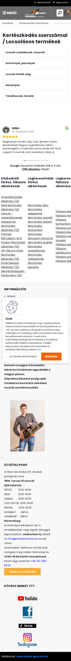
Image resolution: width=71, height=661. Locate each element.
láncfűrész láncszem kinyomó (40, 236)
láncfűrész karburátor (35, 228)
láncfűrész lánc (38, 205)
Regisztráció (62, 2)
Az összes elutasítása (23, 356)
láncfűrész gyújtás (40, 242)
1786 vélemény (31, 169)
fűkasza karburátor (63, 222)
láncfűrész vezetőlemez (36, 249)
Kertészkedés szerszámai (33, 23)
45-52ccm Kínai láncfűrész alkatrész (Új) (12, 255)
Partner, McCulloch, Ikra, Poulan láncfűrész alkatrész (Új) (13, 240)
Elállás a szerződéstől (22, 571)
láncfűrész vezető (40, 222)
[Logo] (35, 13)
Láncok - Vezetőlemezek (11, 216)
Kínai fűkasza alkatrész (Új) (10, 265)
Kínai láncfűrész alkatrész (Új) (12, 199)
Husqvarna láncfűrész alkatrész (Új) (10, 226)
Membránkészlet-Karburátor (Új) (13, 273)
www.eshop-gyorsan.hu (32, 656)
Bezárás (51, 356)
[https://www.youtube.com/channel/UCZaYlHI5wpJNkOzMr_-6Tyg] (27, 597)
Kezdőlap (8, 23)
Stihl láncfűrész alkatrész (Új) (11, 207)
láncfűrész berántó (35, 265)
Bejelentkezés (43, 2)
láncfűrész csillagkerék (36, 257)
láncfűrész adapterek (35, 211)
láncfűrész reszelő (40, 218)
